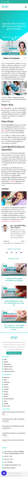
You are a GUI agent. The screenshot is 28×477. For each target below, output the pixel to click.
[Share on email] (21, 252)
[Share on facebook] (7, 252)
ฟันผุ (2, 108)
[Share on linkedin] (11, 252)
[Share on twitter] (16, 252)
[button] (26, 7)
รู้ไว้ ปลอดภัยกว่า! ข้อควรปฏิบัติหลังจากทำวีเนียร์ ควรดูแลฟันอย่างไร (14, 328)
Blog (14, 39)
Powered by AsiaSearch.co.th (14, 475)
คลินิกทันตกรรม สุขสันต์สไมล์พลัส (11, 221)
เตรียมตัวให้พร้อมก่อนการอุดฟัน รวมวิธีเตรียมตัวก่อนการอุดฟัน (14, 303)
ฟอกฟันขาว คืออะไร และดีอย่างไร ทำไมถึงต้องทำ (13, 440)
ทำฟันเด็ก (13, 181)
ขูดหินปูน (4, 131)
